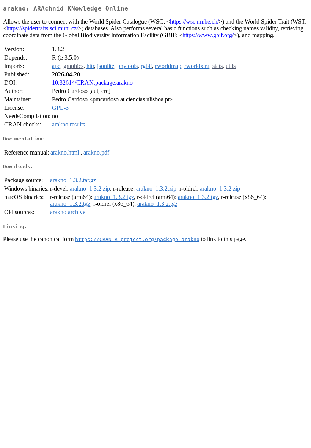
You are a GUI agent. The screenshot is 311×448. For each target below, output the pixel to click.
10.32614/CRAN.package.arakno (92, 82)
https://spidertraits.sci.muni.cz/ (42, 28)
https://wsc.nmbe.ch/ (194, 21)
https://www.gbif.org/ (208, 35)
